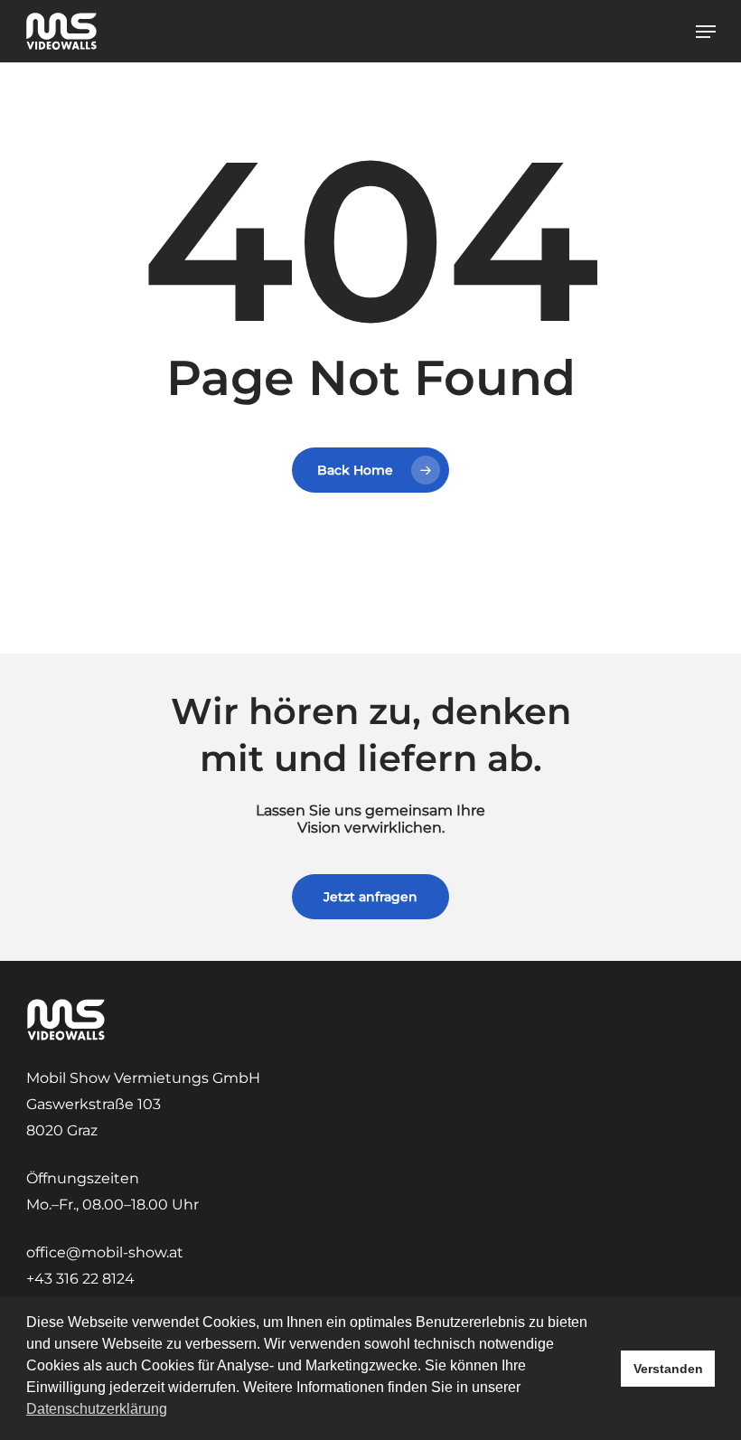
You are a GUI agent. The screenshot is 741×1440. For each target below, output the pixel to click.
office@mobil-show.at (104, 1252)
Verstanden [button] (668, 1368)
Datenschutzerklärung (96, 1408)
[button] (706, 32)
